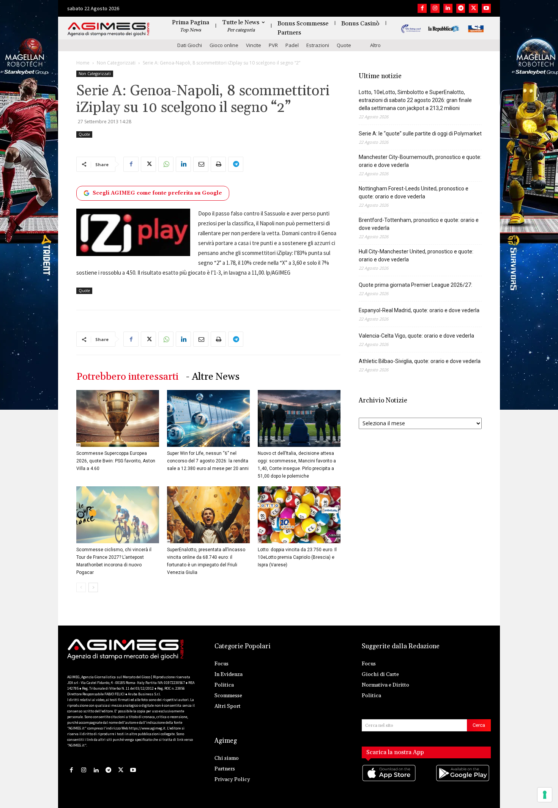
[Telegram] (460, 8)
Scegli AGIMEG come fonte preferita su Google (157, 193)
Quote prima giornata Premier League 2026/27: (415, 285)
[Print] (218, 164)
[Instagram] (435, 8)
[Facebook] (422, 8)
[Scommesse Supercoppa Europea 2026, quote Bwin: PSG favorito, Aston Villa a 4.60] (117, 418)
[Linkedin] (447, 8)
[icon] (389, 780)
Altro (375, 45)
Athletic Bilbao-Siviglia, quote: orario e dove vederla (420, 361)
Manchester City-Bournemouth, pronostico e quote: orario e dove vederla (420, 161)
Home (83, 63)
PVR (273, 45)
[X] (473, 8)
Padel (292, 45)
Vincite (253, 45)
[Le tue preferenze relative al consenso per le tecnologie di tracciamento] (545, 795)
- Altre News (213, 377)
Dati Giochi (189, 45)
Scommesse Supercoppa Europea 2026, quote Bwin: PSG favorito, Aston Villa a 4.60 (115, 461)
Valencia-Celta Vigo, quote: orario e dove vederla (416, 336)
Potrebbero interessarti (127, 377)
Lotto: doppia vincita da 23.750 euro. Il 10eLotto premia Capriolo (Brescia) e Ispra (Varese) (297, 557)
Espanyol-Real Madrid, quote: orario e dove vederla (419, 310)
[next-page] (93, 587)
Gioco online (224, 45)
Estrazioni (317, 45)
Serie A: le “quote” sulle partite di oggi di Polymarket (420, 133)
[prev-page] (81, 587)
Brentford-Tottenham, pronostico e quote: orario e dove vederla (419, 224)
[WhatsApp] (165, 164)
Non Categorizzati (116, 63)
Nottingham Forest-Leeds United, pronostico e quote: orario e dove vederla (413, 192)
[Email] (200, 164)
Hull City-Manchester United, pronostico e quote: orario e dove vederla (416, 255)
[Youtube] (486, 8)
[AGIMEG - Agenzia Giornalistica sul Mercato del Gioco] (108, 29)
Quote (344, 45)
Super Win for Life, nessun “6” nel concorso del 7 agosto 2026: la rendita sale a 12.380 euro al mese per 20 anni (208, 461)
